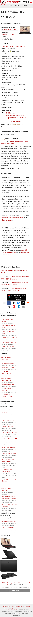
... (30, 6)
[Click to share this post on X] (23, 303)
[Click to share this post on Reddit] (28, 303)
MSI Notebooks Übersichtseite (15, 115)
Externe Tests (26, 583)
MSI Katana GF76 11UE (7, 346)
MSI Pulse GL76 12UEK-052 (8, 433)
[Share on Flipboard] (14, 306)
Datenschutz (19, 606)
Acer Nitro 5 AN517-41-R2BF (9, 439)
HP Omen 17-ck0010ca (7, 363)
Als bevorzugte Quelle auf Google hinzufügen (18, 297)
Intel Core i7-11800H (7, 34)
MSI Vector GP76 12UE (7, 528)
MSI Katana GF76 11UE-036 (10, 270)
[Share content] (4, 303)
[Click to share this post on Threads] (13, 303)
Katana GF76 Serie (10, 29)
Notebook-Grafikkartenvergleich (12, 217)
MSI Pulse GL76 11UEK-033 (8, 342)
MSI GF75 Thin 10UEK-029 (8, 453)
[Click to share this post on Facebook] (8, 303)
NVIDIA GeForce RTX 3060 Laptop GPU (13, 46)
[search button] (26, 2)
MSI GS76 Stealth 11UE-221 (9, 338)
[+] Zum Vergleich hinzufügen (16, 118)
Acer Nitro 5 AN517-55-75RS (9, 521)
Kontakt (27, 606)
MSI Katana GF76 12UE (7, 420)
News (17, 6)
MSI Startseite (10, 113)
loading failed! (4, 591)
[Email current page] (23, 306)
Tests (10, 6)
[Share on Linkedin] (19, 306)
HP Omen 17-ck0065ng (7, 384)
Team (12, 606)
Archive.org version (7, 144)
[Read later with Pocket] (9, 306)
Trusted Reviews (15, 141)
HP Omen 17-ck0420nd (7, 367)
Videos (24, 6)
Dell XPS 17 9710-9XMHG (8, 447)
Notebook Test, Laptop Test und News (12, 583)
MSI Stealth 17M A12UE (8, 426)
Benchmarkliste (7, 220)
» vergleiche (16, 121)
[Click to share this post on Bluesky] (18, 303)
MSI (8, 585)
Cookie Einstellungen (11, 609)
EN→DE (26, 141)
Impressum (6, 606)
